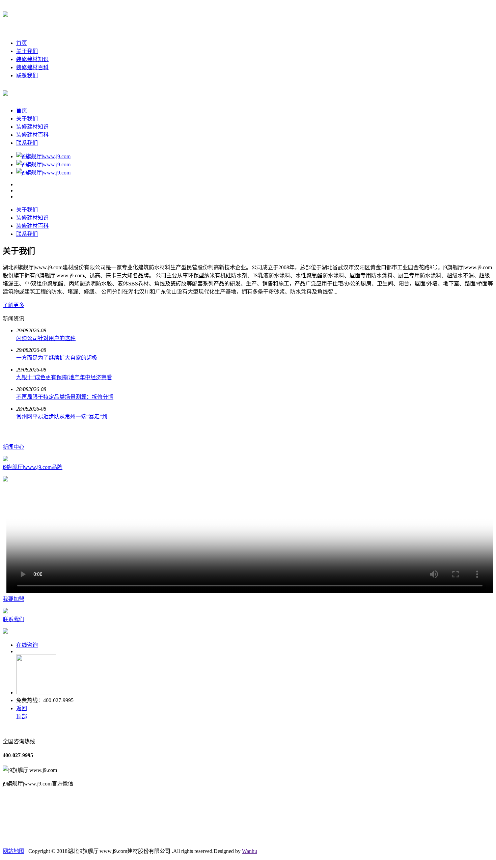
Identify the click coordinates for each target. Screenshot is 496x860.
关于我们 (27, 51)
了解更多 (13, 305)
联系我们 (27, 75)
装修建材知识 (32, 59)
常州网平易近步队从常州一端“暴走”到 (61, 416)
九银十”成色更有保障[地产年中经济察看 (64, 377)
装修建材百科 (32, 67)
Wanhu (249, 851)
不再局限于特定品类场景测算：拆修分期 (64, 397)
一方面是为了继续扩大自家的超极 (56, 358)
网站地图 (13, 851)
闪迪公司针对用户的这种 (46, 338)
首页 (21, 43)
